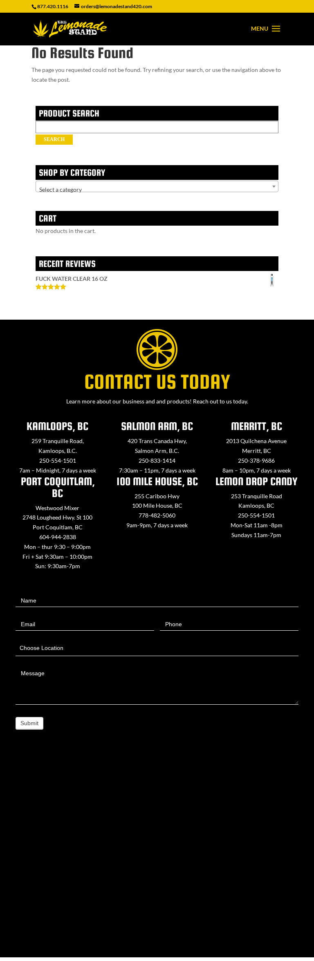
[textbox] (157, 189)
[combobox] (157, 186)
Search (54, 139)
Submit (29, 723)
